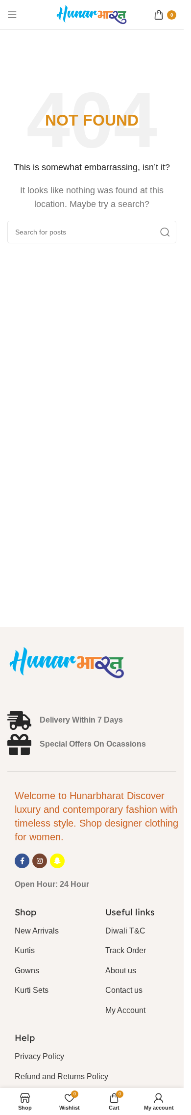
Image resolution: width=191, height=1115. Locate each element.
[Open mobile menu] (12, 15)
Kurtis (25, 950)
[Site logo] (92, 14)
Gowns (27, 970)
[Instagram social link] (39, 861)
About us (120, 970)
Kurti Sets (31, 990)
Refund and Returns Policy (61, 1076)
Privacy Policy (39, 1056)
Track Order (125, 950)
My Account (125, 1010)
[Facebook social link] (22, 861)
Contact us (124, 990)
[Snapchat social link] (57, 861)
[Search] (165, 232)
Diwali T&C (125, 931)
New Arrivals (37, 931)
